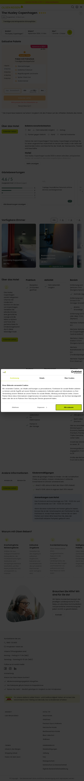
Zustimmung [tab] (14, 378)
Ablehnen (15, 407)
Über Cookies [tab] (69, 378)
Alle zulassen (68, 407)
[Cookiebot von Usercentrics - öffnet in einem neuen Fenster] (73, 372)
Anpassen (40, 407)
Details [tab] (42, 378)
